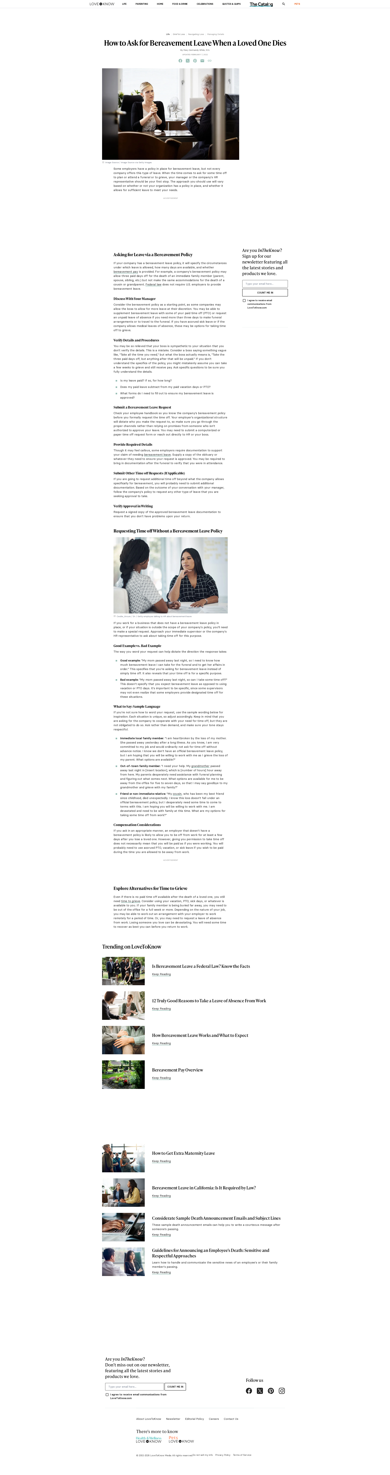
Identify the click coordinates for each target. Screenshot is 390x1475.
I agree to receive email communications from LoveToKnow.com (259, 304)
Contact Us (231, 1419)
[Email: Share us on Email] (202, 60)
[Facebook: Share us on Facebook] (180, 60)
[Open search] (283, 4)
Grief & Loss (179, 34)
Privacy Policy (222, 1454)
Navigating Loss (196, 34)
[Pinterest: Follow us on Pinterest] (271, 1391)
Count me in (265, 292)
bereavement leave (157, 454)
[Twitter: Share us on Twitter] (187, 60)
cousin (177, 794)
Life (168, 34)
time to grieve (130, 901)
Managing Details (215, 34)
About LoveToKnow (148, 1419)
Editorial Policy (194, 1419)
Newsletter (173, 1419)
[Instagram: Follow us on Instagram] (282, 1391)
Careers (214, 1419)
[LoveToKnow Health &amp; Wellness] (148, 1439)
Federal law (153, 284)
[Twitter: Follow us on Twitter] (260, 1391)
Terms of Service (242, 1454)
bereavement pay (125, 271)
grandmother (200, 766)
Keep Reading (161, 974)
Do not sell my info (203, 1454)
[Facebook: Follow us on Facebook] (249, 1391)
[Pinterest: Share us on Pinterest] (195, 60)
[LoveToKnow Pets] (181, 1439)
